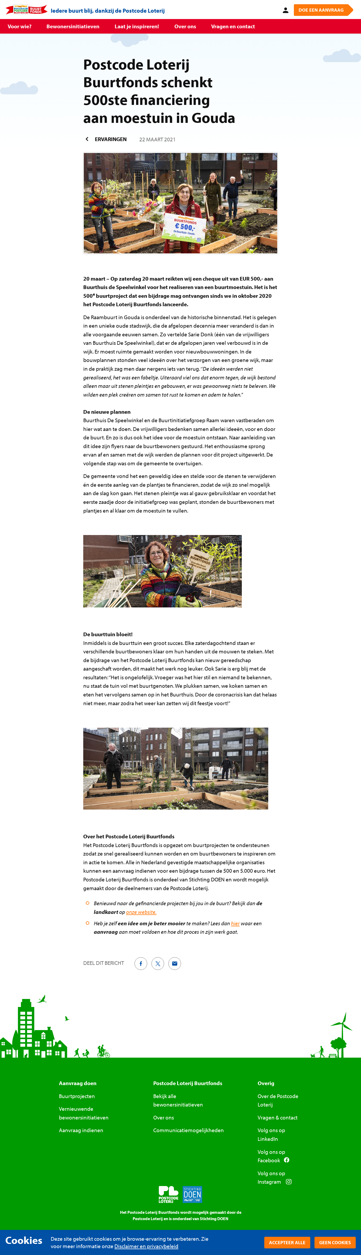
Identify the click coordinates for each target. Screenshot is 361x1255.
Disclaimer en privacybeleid (146, 1246)
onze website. (141, 911)
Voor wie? (19, 26)
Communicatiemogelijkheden (188, 1130)
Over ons (185, 26)
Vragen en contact (233, 26)
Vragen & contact (278, 1117)
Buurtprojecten (77, 1096)
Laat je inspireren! (137, 26)
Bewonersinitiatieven (73, 26)
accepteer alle (287, 1242)
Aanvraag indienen (81, 1130)
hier (235, 923)
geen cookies (335, 1242)
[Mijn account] (284, 9)
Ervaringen (110, 139)
